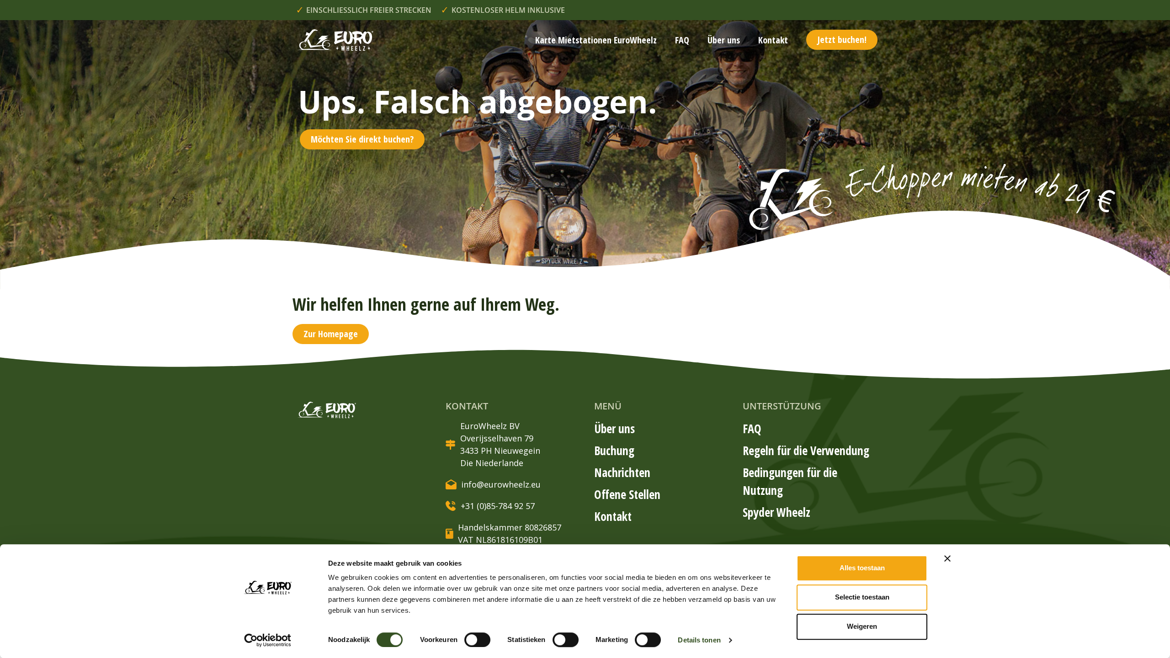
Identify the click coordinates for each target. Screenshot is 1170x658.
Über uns (723, 40)
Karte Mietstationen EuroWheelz (596, 40)
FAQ (682, 40)
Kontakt (773, 40)
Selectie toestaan (862, 597)
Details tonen (699, 640)
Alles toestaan (862, 568)
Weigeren (862, 626)
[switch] (477, 639)
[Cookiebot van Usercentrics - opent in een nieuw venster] (268, 640)
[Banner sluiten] (947, 558)
